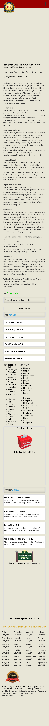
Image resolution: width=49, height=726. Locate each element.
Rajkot (10, 424)
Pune (10, 401)
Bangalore (27, 400)
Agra (10, 389)
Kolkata (26, 368)
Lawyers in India (25, 67)
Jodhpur (11, 392)
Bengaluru (27, 423)
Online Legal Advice (10, 67)
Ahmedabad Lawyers (31, 657)
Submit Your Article (24, 428)
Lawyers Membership (17, 563)
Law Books (18, 689)
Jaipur (25, 393)
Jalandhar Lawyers (18, 639)
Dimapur (27, 383)
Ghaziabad (12, 384)
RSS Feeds (28, 689)
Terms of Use (7, 689)
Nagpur (11, 404)
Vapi (25, 420)
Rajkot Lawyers (17, 657)
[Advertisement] (24, 38)
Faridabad (12, 379)
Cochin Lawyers (17, 651)
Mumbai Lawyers (29, 633)
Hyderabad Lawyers (42, 663)
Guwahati (27, 385)
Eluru (25, 418)
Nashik (11, 411)
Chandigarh (13, 369)
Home (4, 686)
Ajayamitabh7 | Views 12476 (16, 77)
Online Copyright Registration (24, 452)
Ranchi (26, 378)
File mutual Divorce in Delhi (30, 65)
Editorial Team (28, 686)
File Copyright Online (11, 65)
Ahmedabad (13, 414)
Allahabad (12, 372)
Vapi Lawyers (17, 645)
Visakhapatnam (30, 405)
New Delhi (27, 388)
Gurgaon (12, 377)
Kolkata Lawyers (41, 633)
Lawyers (11, 686)
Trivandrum (28, 415)
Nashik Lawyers (29, 651)
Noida (10, 382)
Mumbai (11, 399)
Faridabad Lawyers (18, 633)
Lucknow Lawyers (5, 651)
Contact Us (37, 689)
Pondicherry (28, 413)
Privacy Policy (40, 686)
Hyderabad (28, 403)
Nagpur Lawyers (29, 645)
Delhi (10, 367)
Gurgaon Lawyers (5, 663)
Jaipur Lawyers (41, 645)
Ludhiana (27, 390)
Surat (10, 416)
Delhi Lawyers (5, 633)
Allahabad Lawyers (6, 645)
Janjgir (26, 380)
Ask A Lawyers (24, 308)
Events (18, 686)
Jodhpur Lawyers (17, 663)
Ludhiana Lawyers (42, 651)
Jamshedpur (28, 375)
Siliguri (26, 370)
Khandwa (12, 421)
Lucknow (12, 374)
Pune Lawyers (29, 639)
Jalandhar (12, 387)
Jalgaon (11, 409)
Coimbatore (28, 410)
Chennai (26, 398)
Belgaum (12, 406)
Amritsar (11, 394)
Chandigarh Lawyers (7, 639)
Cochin (26, 408)
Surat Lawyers (29, 663)
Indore (11, 419)
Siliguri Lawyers (41, 639)
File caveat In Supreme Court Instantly (24, 618)
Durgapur (27, 373)
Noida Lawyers (5, 657)
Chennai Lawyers (41, 657)
